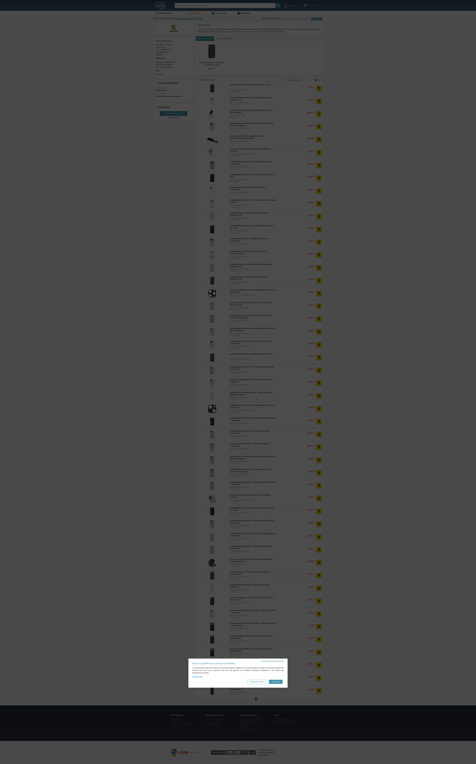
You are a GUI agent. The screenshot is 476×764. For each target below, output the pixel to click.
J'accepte (275, 682)
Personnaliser (256, 682)
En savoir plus (197, 676)
